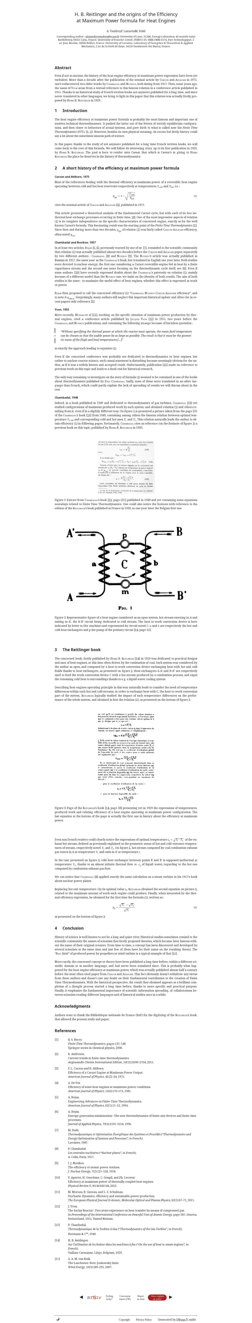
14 (136, 630)
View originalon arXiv (157, 1297)
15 (174, 953)
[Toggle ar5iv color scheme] (58, 1319)
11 (94, 315)
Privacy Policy (144, 1319)
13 (189, 403)
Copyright (124, 1319)
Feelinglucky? (109, 1297)
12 (151, 319)
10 (76, 272)
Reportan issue (141, 1297)
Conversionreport (124, 1297)
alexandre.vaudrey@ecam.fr (102, 36)
